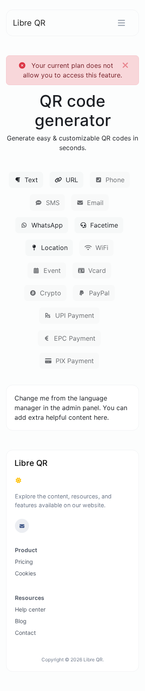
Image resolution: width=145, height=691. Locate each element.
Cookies (25, 573)
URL (71, 180)
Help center (30, 609)
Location (53, 248)
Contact (25, 632)
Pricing (24, 561)
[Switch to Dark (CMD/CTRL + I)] (18, 480)
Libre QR (29, 23)
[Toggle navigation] (121, 23)
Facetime (103, 225)
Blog (21, 621)
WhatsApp (46, 225)
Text (30, 180)
